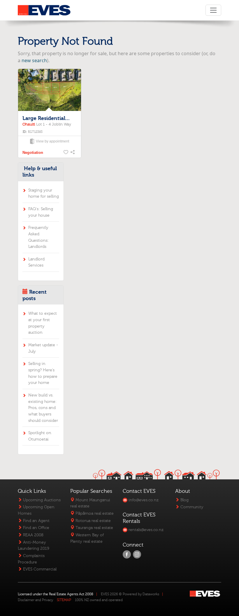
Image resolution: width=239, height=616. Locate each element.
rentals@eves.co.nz (145, 529)
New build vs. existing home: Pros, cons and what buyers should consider (43, 408)
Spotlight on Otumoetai (39, 436)
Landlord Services (36, 262)
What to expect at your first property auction (42, 323)
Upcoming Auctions (41, 499)
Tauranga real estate (93, 527)
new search (34, 60)
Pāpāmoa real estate (94, 513)
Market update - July (43, 348)
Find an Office (35, 527)
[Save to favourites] (66, 152)
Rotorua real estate (92, 520)
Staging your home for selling (43, 193)
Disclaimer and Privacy (35, 600)
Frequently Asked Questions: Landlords (38, 237)
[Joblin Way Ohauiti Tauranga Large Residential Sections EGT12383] (49, 90)
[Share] (73, 152)
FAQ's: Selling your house (40, 212)
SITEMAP (64, 600)
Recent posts (34, 295)
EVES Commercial (39, 569)
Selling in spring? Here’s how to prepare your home (42, 373)
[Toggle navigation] (213, 10)
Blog (184, 499)
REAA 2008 (32, 535)
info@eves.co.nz (143, 499)
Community (191, 506)
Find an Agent (36, 520)
